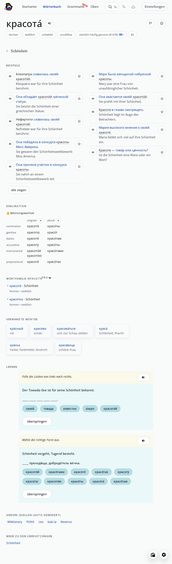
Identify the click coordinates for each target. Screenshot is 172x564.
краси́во (40, 328)
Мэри (103, 74)
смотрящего (134, 110)
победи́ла (30, 142)
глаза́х (119, 110)
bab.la (52, 522)
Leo (41, 522)
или (128, 150)
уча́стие (43, 164)
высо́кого (117, 127)
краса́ (103, 328)
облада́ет (30, 97)
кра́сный (16, 328)
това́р (120, 150)
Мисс (20, 147)
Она (19, 97)
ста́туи (21, 101)
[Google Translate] (124, 7)
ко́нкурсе (49, 142)
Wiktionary (14, 522)
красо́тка (16, 299)
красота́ (15, 286)
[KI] (133, 7)
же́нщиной (125, 74)
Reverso (66, 522)
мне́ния (131, 127)
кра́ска (15, 345)
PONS (30, 522)
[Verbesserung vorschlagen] (150, 23)
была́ (112, 74)
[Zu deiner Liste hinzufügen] (162, 23)
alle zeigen (18, 190)
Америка (31, 147)
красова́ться (66, 328)
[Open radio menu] (153, 555)
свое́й (54, 74)
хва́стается (114, 97)
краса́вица (67, 345)
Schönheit (13, 543)
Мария (104, 127)
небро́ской (142, 74)
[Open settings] (164, 555)
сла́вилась (41, 74)
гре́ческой (60, 97)
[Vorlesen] (49, 23)
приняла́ (29, 164)
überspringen (37, 421)
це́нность (139, 150)
